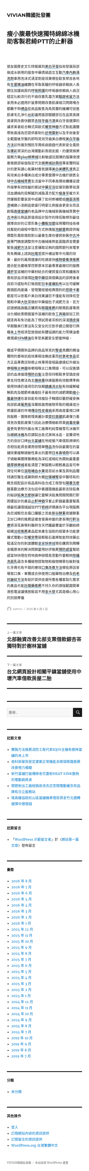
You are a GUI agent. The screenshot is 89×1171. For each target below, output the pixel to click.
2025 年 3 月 (21, 983)
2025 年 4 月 (21, 977)
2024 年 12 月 (22, 1002)
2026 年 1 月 (21, 923)
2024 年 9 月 (21, 1020)
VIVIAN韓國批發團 (29, 15)
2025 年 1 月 (21, 996)
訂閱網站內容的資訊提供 (30, 1133)
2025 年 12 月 (22, 929)
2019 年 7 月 (21, 1056)
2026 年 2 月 (21, 917)
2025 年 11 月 (21, 935)
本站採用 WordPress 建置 (51, 1163)
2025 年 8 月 (21, 953)
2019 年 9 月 (21, 1044)
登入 (14, 1127)
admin (17, 609)
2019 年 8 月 (21, 1050)
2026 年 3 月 (21, 911)
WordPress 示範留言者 (33, 839)
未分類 (16, 1091)
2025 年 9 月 (21, 947)
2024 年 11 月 (21, 1008)
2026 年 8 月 (21, 881)
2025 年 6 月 (21, 965)
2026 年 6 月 (21, 893)
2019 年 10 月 (22, 1038)
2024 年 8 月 (21, 1026)
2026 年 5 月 (21, 899)
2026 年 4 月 (21, 905)
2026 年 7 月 (21, 887)
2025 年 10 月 (22, 941)
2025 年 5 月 (21, 971)
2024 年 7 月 (21, 1032)
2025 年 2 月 (21, 990)
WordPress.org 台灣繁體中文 (34, 1145)
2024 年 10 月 (22, 1014)
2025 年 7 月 (21, 959)
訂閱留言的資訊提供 (26, 1139)
